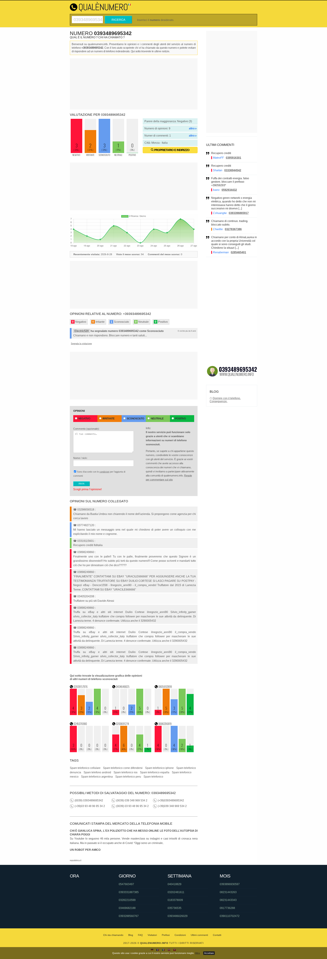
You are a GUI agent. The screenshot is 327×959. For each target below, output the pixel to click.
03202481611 (176, 892)
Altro (197, 953)
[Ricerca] (87, 17)
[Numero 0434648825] (131, 714)
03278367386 (233, 229)
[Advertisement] (134, 83)
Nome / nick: (80, 458)
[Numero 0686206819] (174, 751)
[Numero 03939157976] (89, 714)
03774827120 (85, 525)
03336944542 (232, 170)
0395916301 (233, 157)
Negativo (84, 418)
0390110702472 (229, 916)
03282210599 (127, 900)
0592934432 (229, 189)
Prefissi (166, 935)
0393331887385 (129, 892)
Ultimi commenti (199, 935)
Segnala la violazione (81, 343)
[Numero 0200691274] (131, 751)
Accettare (209, 953)
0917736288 (227, 908)
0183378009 (175, 900)
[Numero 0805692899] (174, 714)
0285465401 (238, 252)
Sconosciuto (135, 418)
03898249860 (85, 552)
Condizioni (180, 935)
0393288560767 (129, 916)
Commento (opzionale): (86, 428)
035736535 (174, 908)
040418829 (174, 884)
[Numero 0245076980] (89, 751)
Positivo (180, 418)
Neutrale (157, 418)
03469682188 (127, 908)
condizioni (104, 471)
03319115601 (85, 540)
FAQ (140, 935)
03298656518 (85, 509)
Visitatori (152, 935)
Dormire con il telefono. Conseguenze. (225, 400)
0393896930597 (230, 884)
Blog (130, 935)
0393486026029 (178, 916)
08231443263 (228, 892)
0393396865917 (239, 213)
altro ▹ (193, 128)
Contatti (217, 935)
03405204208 (85, 596)
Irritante (108, 418)
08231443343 (228, 900)
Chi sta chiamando (113, 935)
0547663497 (126, 884)
